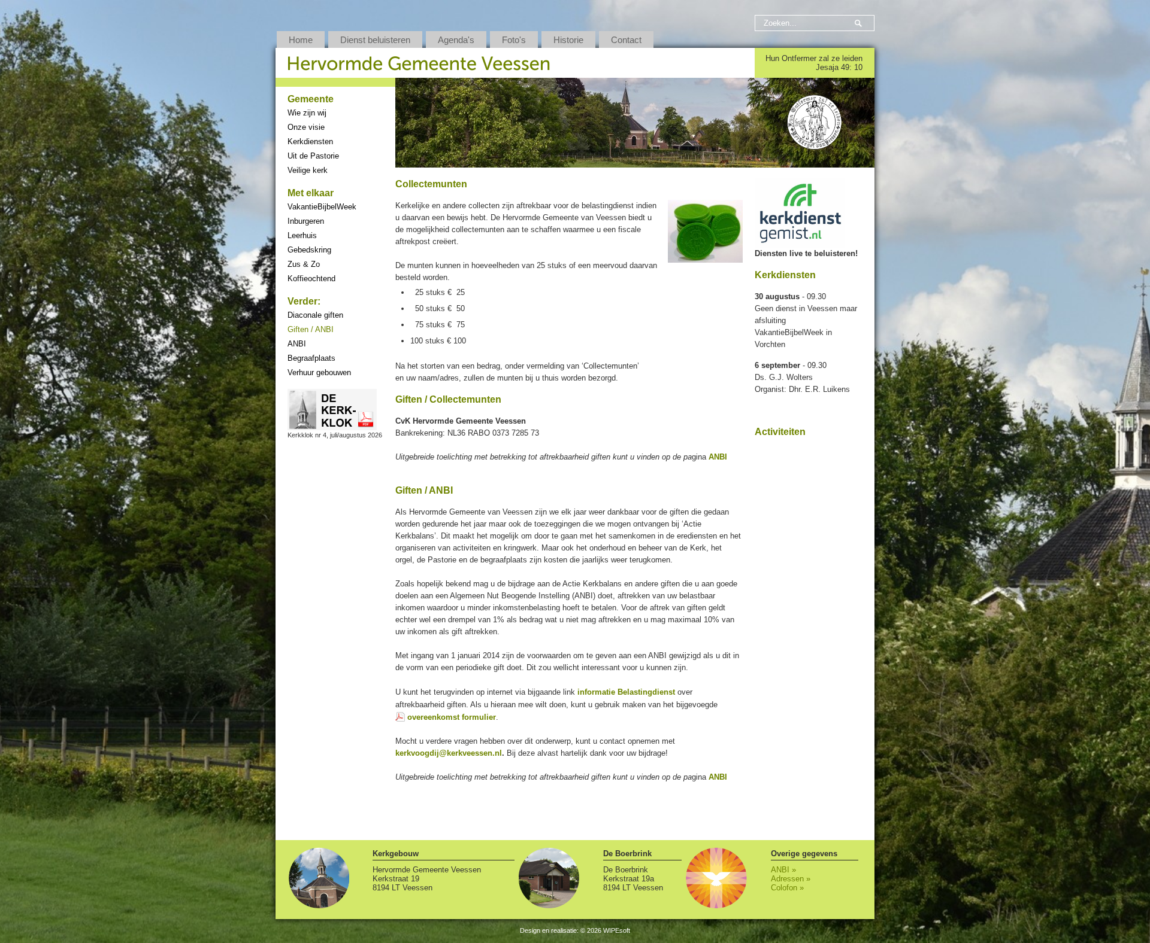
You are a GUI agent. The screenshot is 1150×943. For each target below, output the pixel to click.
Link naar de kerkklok (332, 409)
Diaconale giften (315, 315)
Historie (568, 40)
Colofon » (787, 887)
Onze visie (306, 127)
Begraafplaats (311, 358)
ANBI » (783, 869)
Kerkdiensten (310, 141)
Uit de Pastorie (313, 155)
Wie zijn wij (307, 112)
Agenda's (456, 40)
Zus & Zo (304, 264)
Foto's (514, 40)
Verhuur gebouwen (319, 372)
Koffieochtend (311, 278)
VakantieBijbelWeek (322, 206)
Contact (626, 40)
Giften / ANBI (311, 329)
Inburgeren (306, 221)
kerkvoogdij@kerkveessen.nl (448, 753)
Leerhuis (302, 235)
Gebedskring (309, 249)
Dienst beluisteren (375, 40)
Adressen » (790, 878)
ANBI (297, 343)
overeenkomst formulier (451, 717)
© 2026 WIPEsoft (605, 930)
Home (301, 40)
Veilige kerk (308, 170)
